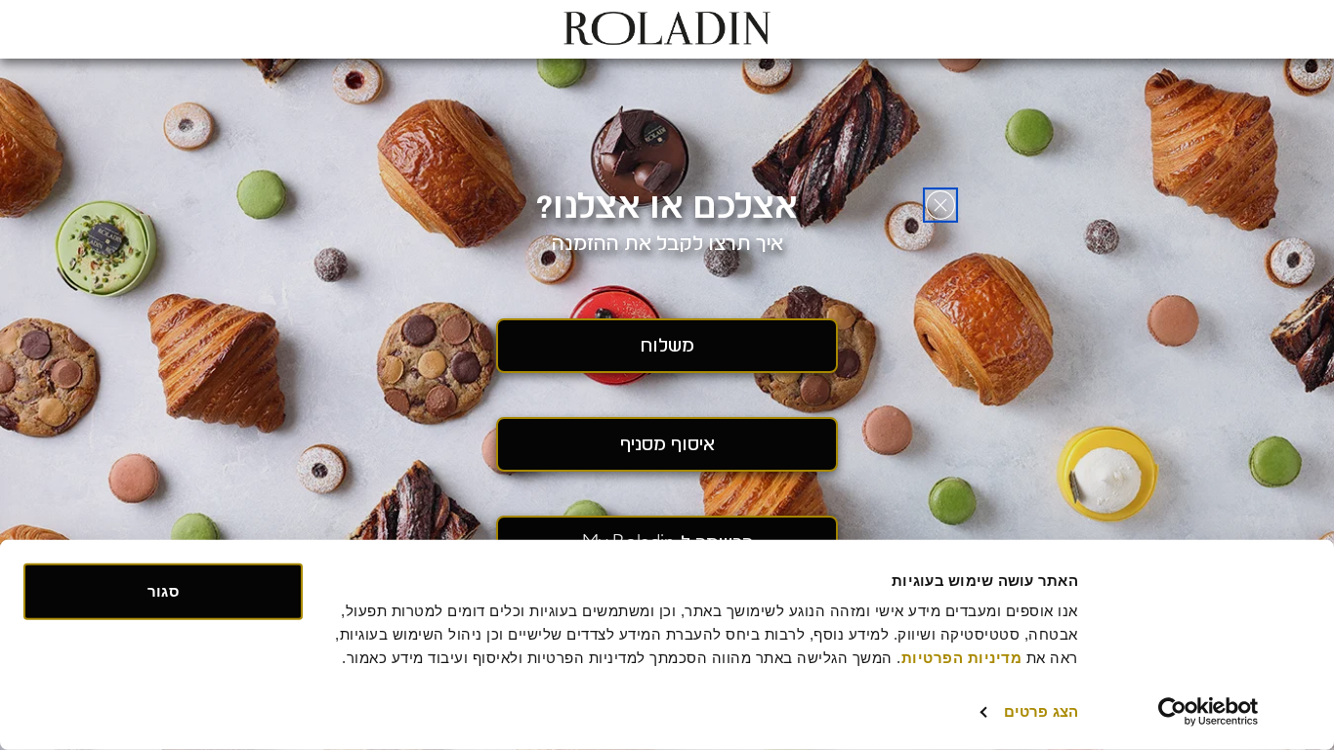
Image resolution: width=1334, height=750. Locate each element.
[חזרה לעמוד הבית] (940, 205)
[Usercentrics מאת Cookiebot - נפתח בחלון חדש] (1208, 712)
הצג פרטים (1041, 711)
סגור (162, 591)
